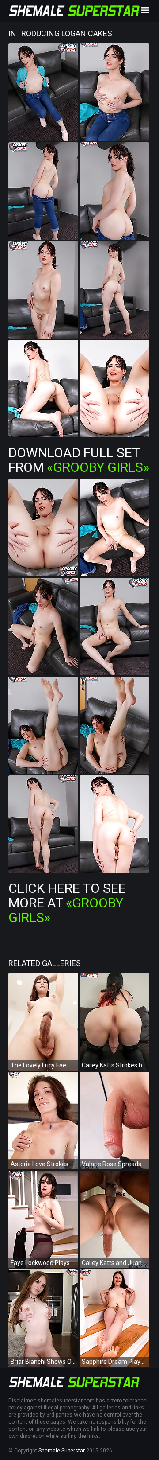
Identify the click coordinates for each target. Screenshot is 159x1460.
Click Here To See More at (67, 902)
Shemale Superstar (61, 1451)
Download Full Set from (78, 460)
